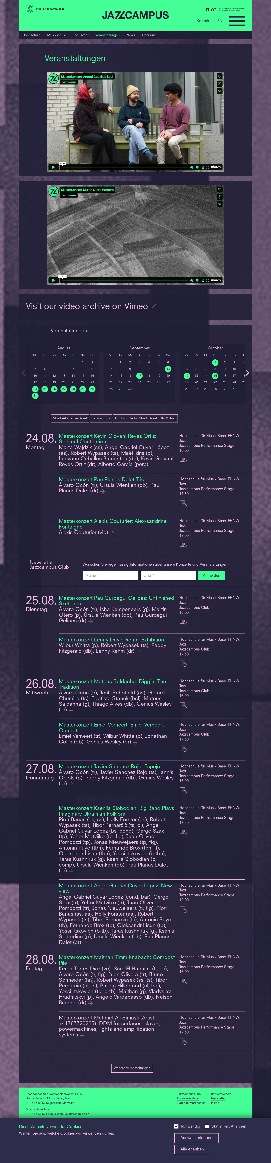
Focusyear (80, 35)
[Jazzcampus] (135, 15)
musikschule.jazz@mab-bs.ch (69, 1114)
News (130, 35)
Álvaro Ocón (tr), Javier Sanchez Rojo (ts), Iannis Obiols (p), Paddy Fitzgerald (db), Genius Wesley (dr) (116, 778)
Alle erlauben (192, 1149)
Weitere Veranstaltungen (132, 1068)
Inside (215, 1103)
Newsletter (218, 1098)
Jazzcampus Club (189, 1094)
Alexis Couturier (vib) (84, 532)
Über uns (149, 35)
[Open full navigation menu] (237, 21)
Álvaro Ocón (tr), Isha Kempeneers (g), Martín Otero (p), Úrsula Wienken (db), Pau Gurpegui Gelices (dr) (113, 615)
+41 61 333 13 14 (37, 1114)
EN (220, 21)
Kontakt (204, 21)
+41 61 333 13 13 (37, 1103)
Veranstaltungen (107, 35)
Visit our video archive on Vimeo (88, 307)
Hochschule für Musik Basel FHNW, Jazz (145, 418)
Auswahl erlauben (196, 1138)
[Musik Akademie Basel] (62, 10)
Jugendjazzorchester (191, 1103)
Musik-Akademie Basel (70, 418)
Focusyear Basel (188, 1098)
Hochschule (31, 35)
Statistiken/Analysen (228, 1127)
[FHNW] (208, 10)
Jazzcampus (101, 418)
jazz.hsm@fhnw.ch (62, 1103)
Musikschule (56, 35)
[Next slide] (247, 373)
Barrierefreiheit (221, 1094)
